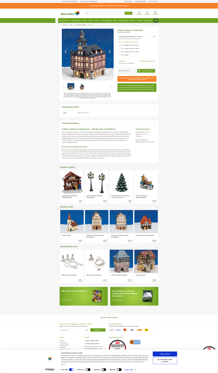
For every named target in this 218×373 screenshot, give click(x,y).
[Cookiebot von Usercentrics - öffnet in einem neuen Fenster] (49, 369)
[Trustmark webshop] (134, 342)
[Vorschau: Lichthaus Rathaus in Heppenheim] (71, 86)
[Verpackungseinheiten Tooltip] (154, 37)
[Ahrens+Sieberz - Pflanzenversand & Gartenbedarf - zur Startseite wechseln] (70, 13)
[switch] (88, 369)
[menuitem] (70, 1)
